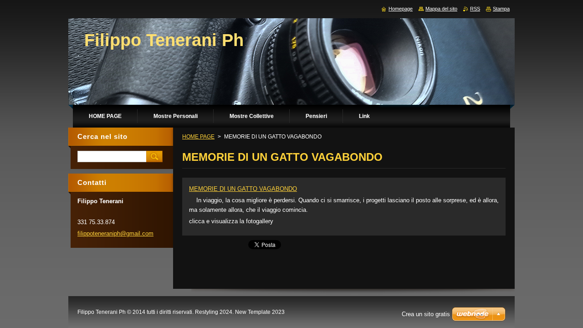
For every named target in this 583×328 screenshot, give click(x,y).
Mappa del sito (441, 8)
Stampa (501, 8)
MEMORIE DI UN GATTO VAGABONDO (243, 188)
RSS (475, 8)
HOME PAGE (198, 136)
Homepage (401, 8)
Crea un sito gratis (426, 314)
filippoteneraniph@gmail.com (115, 233)
